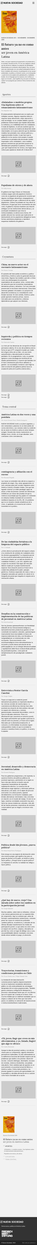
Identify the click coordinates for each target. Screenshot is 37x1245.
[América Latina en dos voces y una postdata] (18, 450)
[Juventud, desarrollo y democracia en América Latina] (18, 823)
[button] (33, 3)
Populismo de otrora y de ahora (13, 1153)
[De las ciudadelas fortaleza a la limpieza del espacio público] (18, 592)
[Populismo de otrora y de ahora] (18, 235)
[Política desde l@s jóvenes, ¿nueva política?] (18, 879)
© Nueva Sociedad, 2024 (8, 1242)
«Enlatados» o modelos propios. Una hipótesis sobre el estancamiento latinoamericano (19, 1150)
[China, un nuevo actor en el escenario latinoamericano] (18, 315)
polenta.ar (33, 1242)
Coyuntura (10, 1157)
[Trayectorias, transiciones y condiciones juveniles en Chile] (18, 1017)
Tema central (11, 1159)
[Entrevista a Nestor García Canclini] (18, 745)
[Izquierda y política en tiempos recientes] (18, 383)
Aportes (8, 1146)
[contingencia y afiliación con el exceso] (18, 520)
